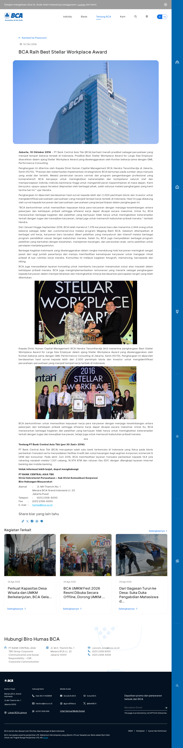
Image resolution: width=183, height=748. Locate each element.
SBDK (130, 731)
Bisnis (84, 16)
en (165, 17)
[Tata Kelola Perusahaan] (177, 311)
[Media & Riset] (177, 685)
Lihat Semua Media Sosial (72, 711)
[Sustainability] (177, 436)
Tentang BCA (103, 16)
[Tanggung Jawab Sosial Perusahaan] (177, 561)
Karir (122, 16)
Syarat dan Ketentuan (157, 731)
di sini (45, 737)
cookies (81, 4)
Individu (67, 16)
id (160, 17)
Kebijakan (140, 731)
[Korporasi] (177, 62)
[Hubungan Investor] (177, 187)
